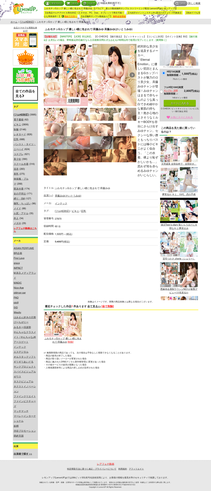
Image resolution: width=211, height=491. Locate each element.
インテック (20, 347)
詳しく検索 (194, 3)
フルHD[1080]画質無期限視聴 (173, 90)
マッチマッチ (21, 411)
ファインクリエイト (25, 396)
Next (132, 75)
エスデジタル (21, 351)
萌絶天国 (19, 435)
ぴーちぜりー (21, 322)
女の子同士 (20, 193)
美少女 (17, 159)
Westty (17, 312)
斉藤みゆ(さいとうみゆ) (68, 195)
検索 (183, 3)
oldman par (20, 292)
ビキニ (17, 124)
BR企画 (18, 253)
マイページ (56, 3)
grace (17, 263)
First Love (19, 258)
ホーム (14, 21)
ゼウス (17, 376)
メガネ (17, 223)
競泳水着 (19, 188)
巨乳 (16, 139)
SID (16, 307)
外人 (16, 218)
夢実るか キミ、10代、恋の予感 (179, 194)
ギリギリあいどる (23, 361)
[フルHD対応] (27, 21)
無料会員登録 (119, 16)
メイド (17, 208)
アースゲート (21, 342)
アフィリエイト (136, 468)
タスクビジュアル (23, 381)
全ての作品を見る (25, 93)
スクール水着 (21, 164)
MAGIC (18, 282)
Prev (48, 75)
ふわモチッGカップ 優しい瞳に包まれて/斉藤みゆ (63, 340)
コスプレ (19, 154)
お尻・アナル (21, 213)
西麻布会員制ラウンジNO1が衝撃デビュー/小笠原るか (178, 290)
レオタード (20, 134)
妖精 (16, 425)
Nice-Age (19, 287)
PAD (16, 297)
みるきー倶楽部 (22, 327)
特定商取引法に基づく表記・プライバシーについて (91, 468)
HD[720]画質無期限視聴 (174, 73)
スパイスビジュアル (25, 371)
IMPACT (18, 268)
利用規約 (122, 468)
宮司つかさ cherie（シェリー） (179, 258)
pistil (16, 302)
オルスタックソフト (25, 356)
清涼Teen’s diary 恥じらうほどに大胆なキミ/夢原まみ (179, 226)
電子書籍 (19, 119)
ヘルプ (91, 3)
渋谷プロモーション (25, 430)
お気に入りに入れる (181, 117)
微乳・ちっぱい (22, 203)
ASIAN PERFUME (24, 248)
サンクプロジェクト (25, 366)
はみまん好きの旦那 (25, 317)
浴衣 (16, 168)
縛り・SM (19, 198)
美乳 (16, 173)
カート (75, 3)
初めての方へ (70, 16)
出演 (48, 195)
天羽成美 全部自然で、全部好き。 (178, 163)
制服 (16, 129)
